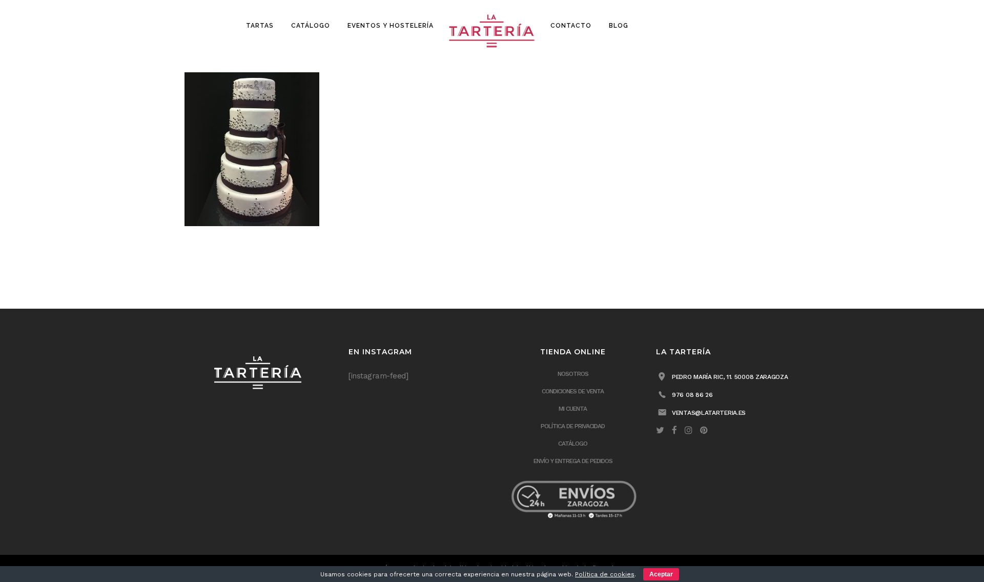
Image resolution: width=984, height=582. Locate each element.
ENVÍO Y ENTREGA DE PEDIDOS (573, 461)
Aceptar (661, 574)
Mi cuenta (573, 408)
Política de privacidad (573, 426)
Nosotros (573, 373)
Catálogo (572, 443)
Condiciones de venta (573, 391)
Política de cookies (604, 574)
